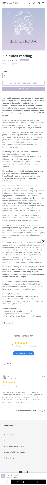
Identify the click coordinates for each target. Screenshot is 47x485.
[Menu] (43, 2)
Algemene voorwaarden (14, 446)
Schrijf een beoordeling (24, 353)
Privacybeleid (10, 458)
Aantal (4, 71)
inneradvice (10, 3)
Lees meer (28, 402)
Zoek (6, 440)
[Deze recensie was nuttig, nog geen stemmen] (38, 411)
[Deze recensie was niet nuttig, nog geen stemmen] (42, 411)
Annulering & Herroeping (14, 452)
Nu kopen (23, 89)
